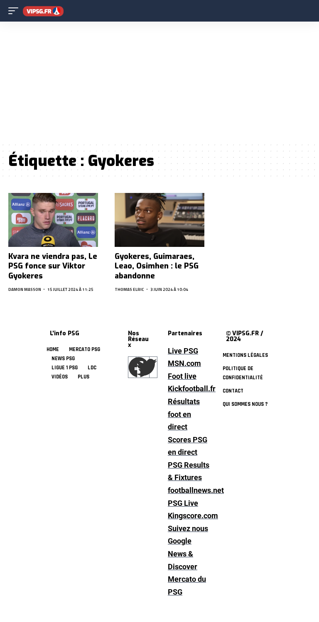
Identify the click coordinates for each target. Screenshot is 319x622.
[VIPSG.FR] (43, 11)
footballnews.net (188, 490)
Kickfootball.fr (188, 388)
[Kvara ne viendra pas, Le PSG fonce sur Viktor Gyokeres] (53, 220)
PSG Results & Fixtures (188, 471)
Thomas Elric (129, 289)
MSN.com (184, 363)
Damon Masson (24, 289)
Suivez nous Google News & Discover (188, 547)
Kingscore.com (188, 515)
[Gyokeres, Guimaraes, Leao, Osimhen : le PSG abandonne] (159, 220)
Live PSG (183, 350)
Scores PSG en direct (187, 446)
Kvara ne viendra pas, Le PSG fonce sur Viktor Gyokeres (52, 266)
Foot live (182, 376)
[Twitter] (146, 367)
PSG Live (183, 503)
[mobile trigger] (15, 11)
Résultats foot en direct (184, 414)
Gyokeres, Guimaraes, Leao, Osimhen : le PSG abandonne (157, 266)
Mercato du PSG (187, 585)
